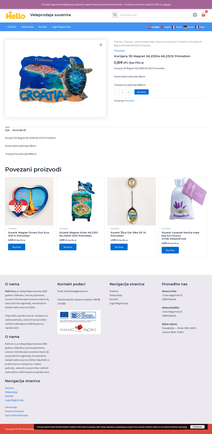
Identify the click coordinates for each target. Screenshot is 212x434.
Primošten (183, 41)
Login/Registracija (14, 400)
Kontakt (9, 396)
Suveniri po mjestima (166, 41)
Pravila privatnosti (14, 411)
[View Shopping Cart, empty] (203, 14)
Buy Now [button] (16, 247)
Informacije (11, 407)
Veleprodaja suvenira (50, 15)
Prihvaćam (197, 426)
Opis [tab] (7, 130)
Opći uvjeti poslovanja (16, 415)
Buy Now (141, 91)
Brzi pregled (29, 222)
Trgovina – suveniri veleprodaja (139, 41)
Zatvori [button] (167, 4)
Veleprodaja (11, 392)
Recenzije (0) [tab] (19, 130)
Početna (118, 41)
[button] (101, 45)
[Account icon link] (195, 15)
